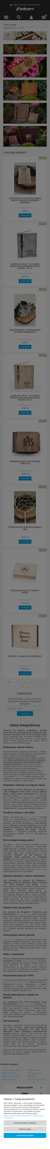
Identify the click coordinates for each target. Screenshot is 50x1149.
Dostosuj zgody (25, 1129)
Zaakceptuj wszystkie (25, 1135)
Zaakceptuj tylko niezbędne (25, 1123)
